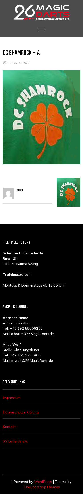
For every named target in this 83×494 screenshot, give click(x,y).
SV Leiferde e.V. (15, 441)
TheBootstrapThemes (41, 487)
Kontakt (9, 426)
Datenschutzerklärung (21, 412)
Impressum (11, 397)
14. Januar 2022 (18, 63)
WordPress (43, 481)
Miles (20, 190)
